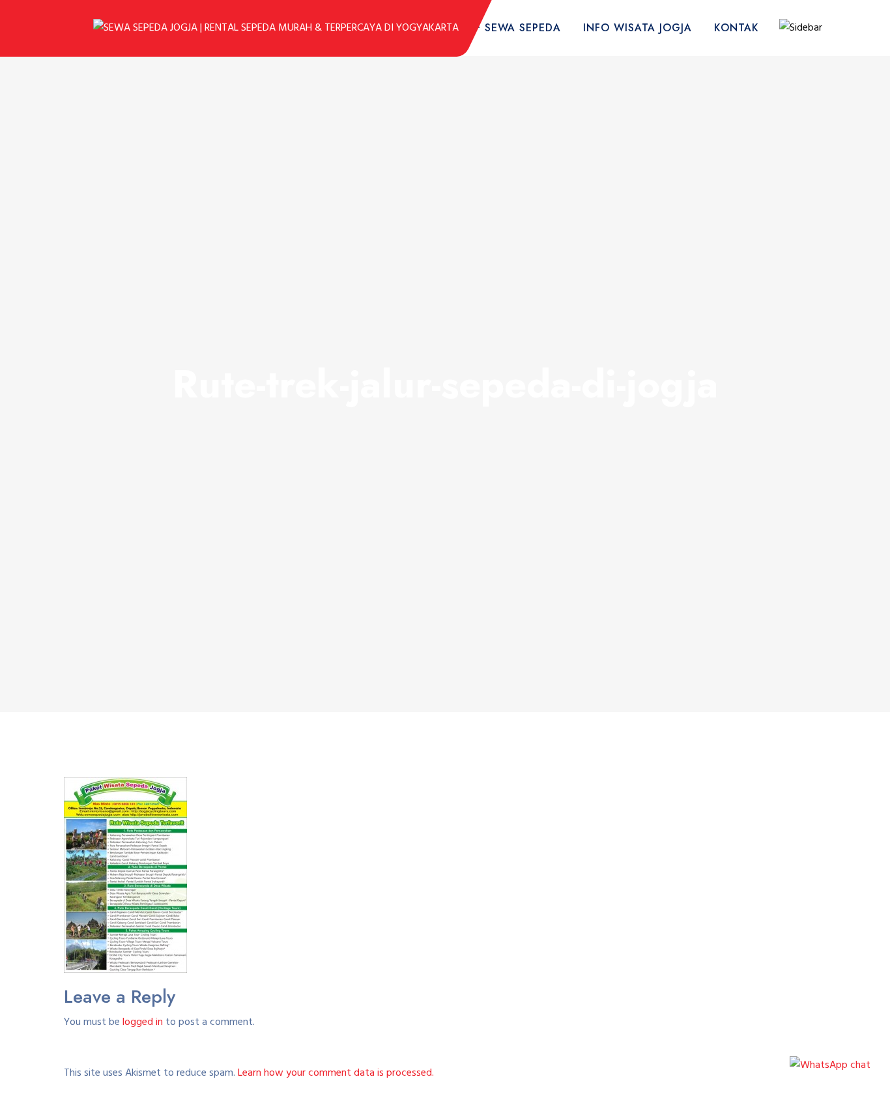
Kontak (736, 27)
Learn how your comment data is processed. (336, 1073)
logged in (142, 1022)
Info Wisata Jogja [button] (637, 27)
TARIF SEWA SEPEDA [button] (506, 27)
